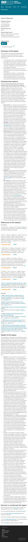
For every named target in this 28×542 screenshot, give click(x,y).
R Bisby (7, 298)
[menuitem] (2, 6)
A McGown (6, 299)
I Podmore (14, 318)
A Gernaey (6, 318)
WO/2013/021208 (17, 195)
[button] (13, 46)
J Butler (16, 316)
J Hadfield (22, 298)
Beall (24, 227)
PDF (4, 43)
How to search (8, 6)
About (2, 6)
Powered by (22, 537)
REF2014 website (5, 530)
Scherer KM (5, 284)
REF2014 (11, 2)
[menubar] (14, 8)
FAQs (14, 6)
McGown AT (20, 283)
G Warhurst (6, 304)
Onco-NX (23, 511)
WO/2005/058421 (7, 125)
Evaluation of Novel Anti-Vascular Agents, (13, 320)
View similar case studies (7, 46)
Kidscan (24, 517)
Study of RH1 (16, 507)
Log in (25, 13)
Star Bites (7, 522)
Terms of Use (23, 6)
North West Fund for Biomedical (13, 513)
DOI (10, 242)
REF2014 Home (4, 9)
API (18, 6)
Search (3, 529)
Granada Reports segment (10, 519)
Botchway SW (10, 283)
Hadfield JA (15, 283)
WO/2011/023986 (7, 177)
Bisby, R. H (4, 283)
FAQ (3, 533)
